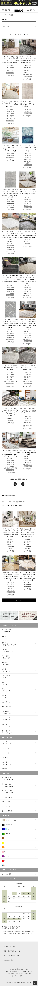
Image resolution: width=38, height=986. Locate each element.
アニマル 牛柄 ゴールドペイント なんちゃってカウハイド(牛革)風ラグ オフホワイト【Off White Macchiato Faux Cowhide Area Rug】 (27, 576)
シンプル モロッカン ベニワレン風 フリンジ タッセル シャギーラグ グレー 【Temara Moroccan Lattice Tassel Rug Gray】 (10, 323)
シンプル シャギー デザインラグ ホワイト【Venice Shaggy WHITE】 (10, 367)
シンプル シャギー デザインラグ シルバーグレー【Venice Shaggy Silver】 (27, 367)
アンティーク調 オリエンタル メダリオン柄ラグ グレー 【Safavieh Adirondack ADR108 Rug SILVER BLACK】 (27, 59)
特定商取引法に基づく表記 (24, 973)
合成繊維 (11, 15)
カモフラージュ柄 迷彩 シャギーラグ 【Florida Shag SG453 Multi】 (27, 452)
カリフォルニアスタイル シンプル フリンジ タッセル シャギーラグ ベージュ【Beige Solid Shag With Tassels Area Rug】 (27, 279)
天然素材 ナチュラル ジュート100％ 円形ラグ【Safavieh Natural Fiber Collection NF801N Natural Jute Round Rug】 (11, 576)
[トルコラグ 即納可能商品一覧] (28, 615)
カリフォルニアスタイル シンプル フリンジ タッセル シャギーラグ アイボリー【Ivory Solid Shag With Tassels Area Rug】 (10, 235)
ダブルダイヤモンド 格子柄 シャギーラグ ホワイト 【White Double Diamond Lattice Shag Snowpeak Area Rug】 (10, 453)
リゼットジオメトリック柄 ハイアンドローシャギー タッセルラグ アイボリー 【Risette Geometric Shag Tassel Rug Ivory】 (10, 532)
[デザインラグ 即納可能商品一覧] (9, 615)
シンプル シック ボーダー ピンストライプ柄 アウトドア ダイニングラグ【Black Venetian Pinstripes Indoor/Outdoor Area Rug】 (10, 279)
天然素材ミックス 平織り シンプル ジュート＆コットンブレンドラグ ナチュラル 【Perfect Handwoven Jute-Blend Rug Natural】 (27, 532)
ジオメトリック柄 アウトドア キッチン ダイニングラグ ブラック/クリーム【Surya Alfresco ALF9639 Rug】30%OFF (10, 411)
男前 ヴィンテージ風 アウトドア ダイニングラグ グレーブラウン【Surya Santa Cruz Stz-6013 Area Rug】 (10, 148)
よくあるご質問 (9, 973)
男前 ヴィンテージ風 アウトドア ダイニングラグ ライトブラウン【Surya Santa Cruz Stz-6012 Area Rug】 (28, 103)
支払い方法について (21, 969)
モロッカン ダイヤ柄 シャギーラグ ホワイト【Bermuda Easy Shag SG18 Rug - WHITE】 (27, 411)
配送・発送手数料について (13, 971)
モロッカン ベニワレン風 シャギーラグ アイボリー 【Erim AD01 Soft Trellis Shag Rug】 (28, 192)
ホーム (4, 15)
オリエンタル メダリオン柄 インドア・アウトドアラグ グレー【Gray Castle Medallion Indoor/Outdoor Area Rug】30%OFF (27, 235)
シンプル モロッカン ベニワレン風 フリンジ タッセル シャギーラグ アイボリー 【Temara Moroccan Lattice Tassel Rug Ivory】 (27, 323)
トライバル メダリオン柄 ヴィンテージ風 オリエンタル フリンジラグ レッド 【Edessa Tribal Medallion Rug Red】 (10, 59)
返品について (27, 971)
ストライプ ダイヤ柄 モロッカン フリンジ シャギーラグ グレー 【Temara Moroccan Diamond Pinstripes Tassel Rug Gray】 (10, 193)
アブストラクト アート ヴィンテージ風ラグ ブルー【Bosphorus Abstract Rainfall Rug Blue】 (28, 148)
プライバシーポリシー (18, 976)
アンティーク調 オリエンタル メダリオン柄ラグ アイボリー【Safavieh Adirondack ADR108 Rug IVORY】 (10, 103)
